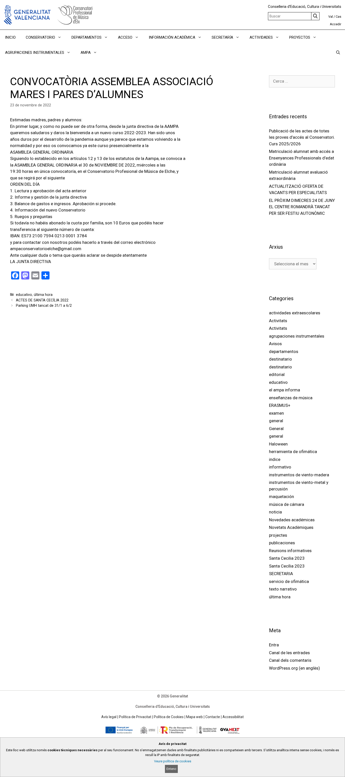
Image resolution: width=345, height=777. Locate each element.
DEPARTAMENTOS (86, 37)
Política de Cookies (169, 717)
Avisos (275, 343)
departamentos (283, 351)
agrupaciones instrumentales (296, 336)
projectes (278, 535)
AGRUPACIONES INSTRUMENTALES (34, 52)
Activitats (278, 320)
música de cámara (286, 504)
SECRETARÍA (222, 37)
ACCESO (125, 37)
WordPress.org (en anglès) (294, 668)
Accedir (335, 24)
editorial (277, 374)
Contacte (212, 717)
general (276, 420)
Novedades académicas (292, 519)
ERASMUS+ (279, 405)
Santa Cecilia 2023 (287, 558)
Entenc (171, 769)
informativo (280, 466)
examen (276, 413)
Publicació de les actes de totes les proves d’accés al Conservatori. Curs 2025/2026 (302, 137)
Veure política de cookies (172, 761)
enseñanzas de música (290, 397)
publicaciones (282, 542)
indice (274, 459)
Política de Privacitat (135, 717)
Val (330, 16)
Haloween (278, 443)
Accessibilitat (233, 717)
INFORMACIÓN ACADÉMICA (172, 37)
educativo (24, 295)
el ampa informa (284, 389)
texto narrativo (283, 589)
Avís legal (108, 717)
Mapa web (194, 717)
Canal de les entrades (289, 652)
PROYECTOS (299, 37)
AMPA (86, 52)
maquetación (281, 496)
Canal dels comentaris (290, 660)
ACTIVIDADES (261, 37)
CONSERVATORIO (40, 37)
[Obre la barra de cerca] (338, 52)
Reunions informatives (290, 550)
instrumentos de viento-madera (299, 474)
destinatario (280, 359)
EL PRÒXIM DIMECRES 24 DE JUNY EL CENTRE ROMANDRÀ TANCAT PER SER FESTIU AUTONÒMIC (302, 207)
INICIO (10, 37)
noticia (275, 511)
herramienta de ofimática (293, 451)
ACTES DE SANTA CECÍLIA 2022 (42, 300)
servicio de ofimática (289, 581)
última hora (43, 295)
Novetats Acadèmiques (291, 527)
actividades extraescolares (294, 312)
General (276, 428)
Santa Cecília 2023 (287, 566)
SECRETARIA (281, 573)
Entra (274, 644)
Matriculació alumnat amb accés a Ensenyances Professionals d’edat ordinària (301, 158)
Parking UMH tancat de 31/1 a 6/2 (44, 305)
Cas (338, 16)
